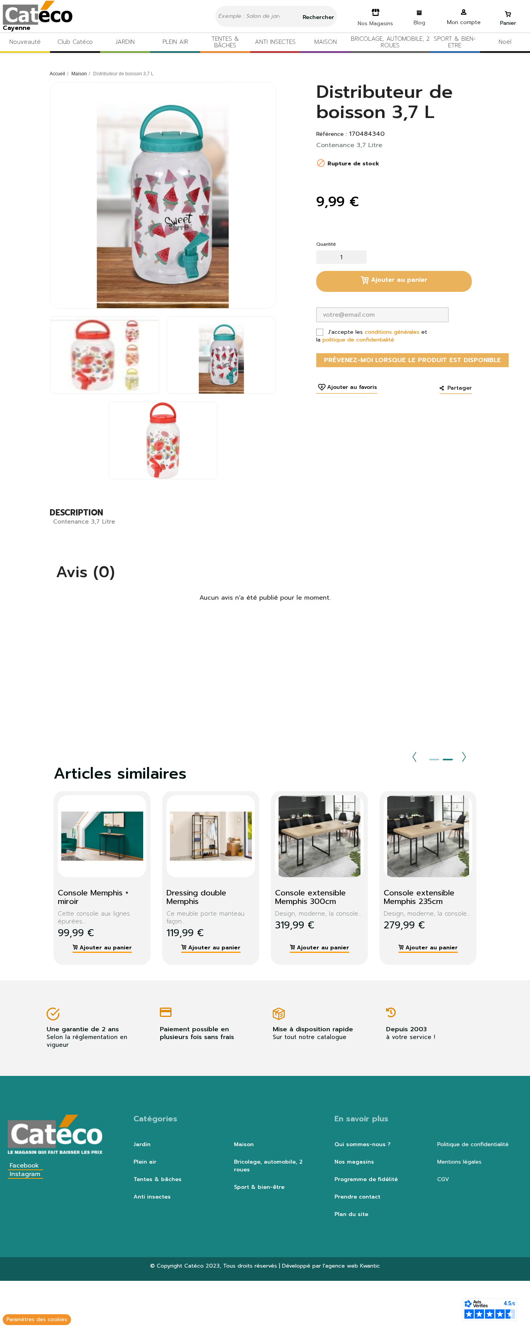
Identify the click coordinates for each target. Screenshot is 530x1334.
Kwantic (370, 1266)
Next (464, 757)
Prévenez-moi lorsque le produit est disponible (412, 360)
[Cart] (508, 11)
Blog (419, 23)
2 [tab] (448, 759)
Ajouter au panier (398, 279)
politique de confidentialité (358, 340)
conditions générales (392, 332)
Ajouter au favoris (352, 387)
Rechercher (317, 17)
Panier (508, 23)
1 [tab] (434, 759)
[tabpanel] (96, 878)
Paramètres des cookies (37, 1319)
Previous (414, 757)
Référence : (331, 134)
